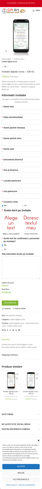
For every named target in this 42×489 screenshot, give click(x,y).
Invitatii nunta (19, 59)
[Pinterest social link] (13, 330)
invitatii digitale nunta (16, 323)
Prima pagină (6, 59)
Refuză (21, 473)
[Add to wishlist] (17, 374)
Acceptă (21, 466)
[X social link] (10, 330)
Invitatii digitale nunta (9, 62)
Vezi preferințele (21, 479)
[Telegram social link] (19, 330)
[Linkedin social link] (16, 330)
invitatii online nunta (14, 326)
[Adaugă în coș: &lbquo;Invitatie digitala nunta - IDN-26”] (37, 378)
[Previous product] (3, 67)
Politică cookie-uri (11, 484)
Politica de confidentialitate (26, 484)
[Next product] (7, 67)
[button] (38, 440)
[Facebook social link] (7, 330)
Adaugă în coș (10, 303)
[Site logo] (14, 10)
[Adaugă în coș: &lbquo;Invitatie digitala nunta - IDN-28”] (17, 378)
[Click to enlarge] (6, 51)
